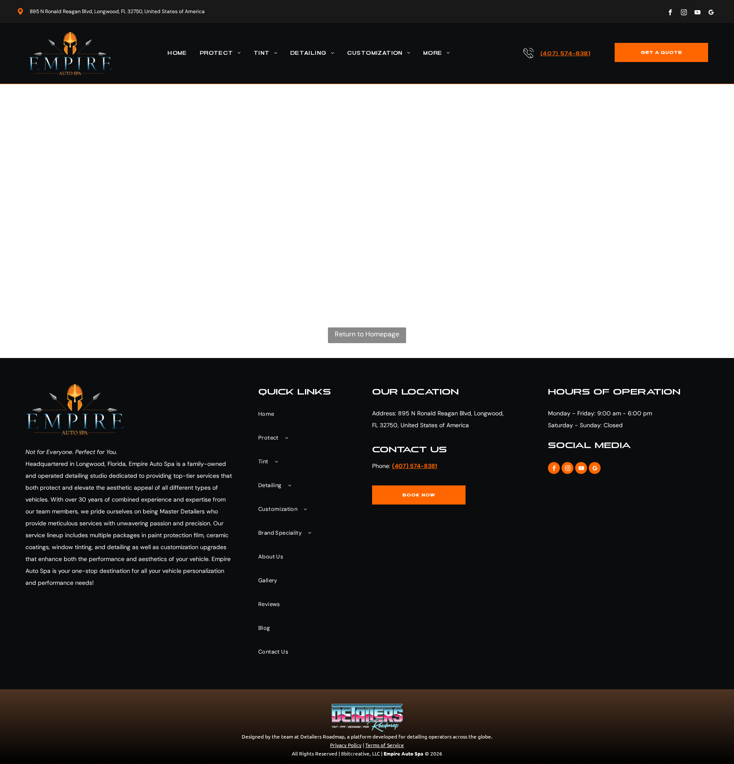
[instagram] (684, 13)
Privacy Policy (345, 744)
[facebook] (670, 13)
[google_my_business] (711, 13)
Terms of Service (384, 744)
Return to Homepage (367, 334)
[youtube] (697, 13)
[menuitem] (177, 53)
